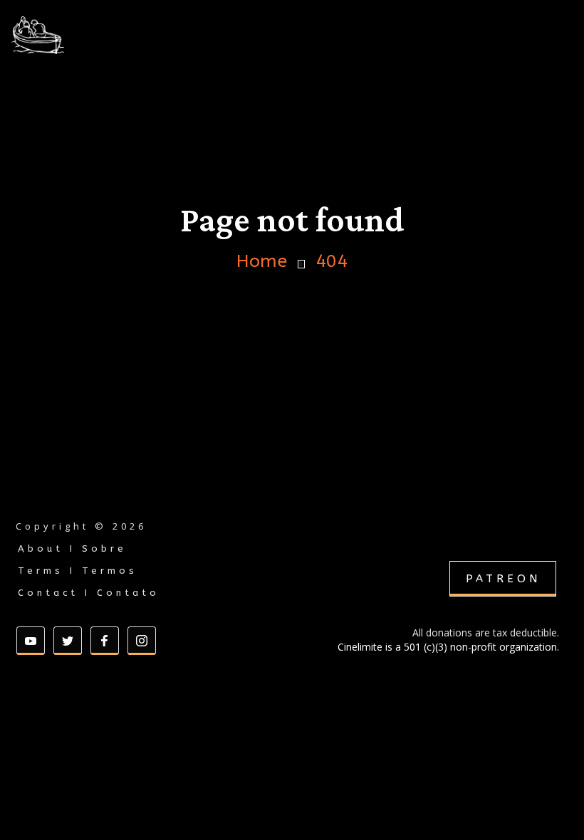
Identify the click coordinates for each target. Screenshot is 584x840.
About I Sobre (72, 548)
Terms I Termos (77, 570)
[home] (74, 35)
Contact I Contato (89, 592)
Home (261, 261)
